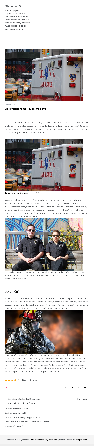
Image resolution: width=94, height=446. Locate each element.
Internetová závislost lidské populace (24, 399)
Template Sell (81, 440)
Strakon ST (14, 6)
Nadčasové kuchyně (14, 426)
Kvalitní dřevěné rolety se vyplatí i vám (22, 417)
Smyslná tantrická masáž (16, 408)
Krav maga (82, 399)
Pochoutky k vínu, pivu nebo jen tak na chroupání (27, 421)
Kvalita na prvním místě (15, 413)
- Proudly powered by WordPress (44, 440)
